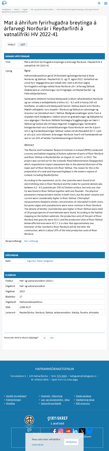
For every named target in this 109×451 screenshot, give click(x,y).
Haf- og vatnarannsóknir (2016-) (42, 9)
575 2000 (62, 376)
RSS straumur (83, 403)
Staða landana (83, 396)
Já (44, 338)
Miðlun (16, 9)
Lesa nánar (38, 444)
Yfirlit (11, 44)
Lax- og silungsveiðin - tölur (55, 399)
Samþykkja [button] (71, 442)
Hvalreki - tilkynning (51, 396)
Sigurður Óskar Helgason (40, 261)
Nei (52, 338)
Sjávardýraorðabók (51, 403)
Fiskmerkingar (13, 399)
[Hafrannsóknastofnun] (5, 3)
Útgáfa (25, 9)
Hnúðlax (10, 403)
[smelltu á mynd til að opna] (54, 430)
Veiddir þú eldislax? (16, 396)
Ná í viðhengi (31, 241)
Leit (23, 44)
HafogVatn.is (6, 9)
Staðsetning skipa (85, 399)
